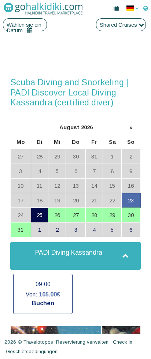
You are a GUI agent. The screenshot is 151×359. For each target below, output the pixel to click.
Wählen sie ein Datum (24, 24)
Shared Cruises (119, 25)
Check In (122, 342)
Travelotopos (38, 342)
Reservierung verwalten (82, 342)
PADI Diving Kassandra (68, 252)
